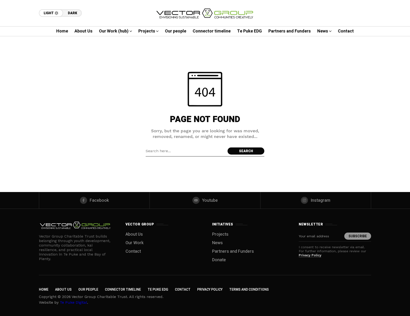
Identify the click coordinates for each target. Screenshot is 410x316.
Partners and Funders (233, 251)
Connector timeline (123, 289)
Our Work (135, 243)
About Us (134, 234)
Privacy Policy (310, 255)
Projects (220, 234)
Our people (88, 289)
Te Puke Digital (73, 302)
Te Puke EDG (158, 289)
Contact (133, 251)
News (217, 243)
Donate (219, 260)
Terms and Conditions (249, 289)
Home (43, 289)
